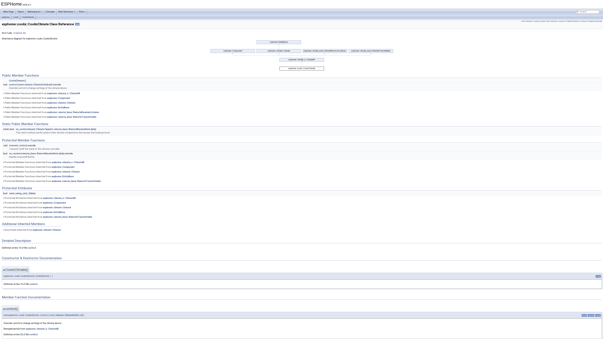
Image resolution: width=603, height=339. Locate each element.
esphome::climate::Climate (61, 103)
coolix (15, 17)
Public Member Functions (530, 21)
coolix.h (19, 33)
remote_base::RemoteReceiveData (72, 129)
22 (21, 334)
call (50, 84)
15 (21, 284)
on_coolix (21, 129)
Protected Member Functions (576, 21)
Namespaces (34, 12)
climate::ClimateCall (35, 84)
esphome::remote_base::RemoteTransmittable (71, 117)
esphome (5, 17)
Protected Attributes (595, 21)
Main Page (8, 12)
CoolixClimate (28, 17)
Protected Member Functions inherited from (44, 162)
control (13, 84)
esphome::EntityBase (58, 107)
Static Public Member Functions (553, 21)
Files (81, 12)
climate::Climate (35, 129)
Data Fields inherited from (32, 230)
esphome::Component (58, 98)
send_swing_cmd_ (18, 193)
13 (20, 248)
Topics (20, 12)
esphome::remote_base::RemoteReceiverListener (73, 112)
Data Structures (65, 12)
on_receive (15, 153)
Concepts (50, 12)
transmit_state (17, 145)
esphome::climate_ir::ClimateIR (63, 93)
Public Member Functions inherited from (42, 93)
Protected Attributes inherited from (40, 198)
